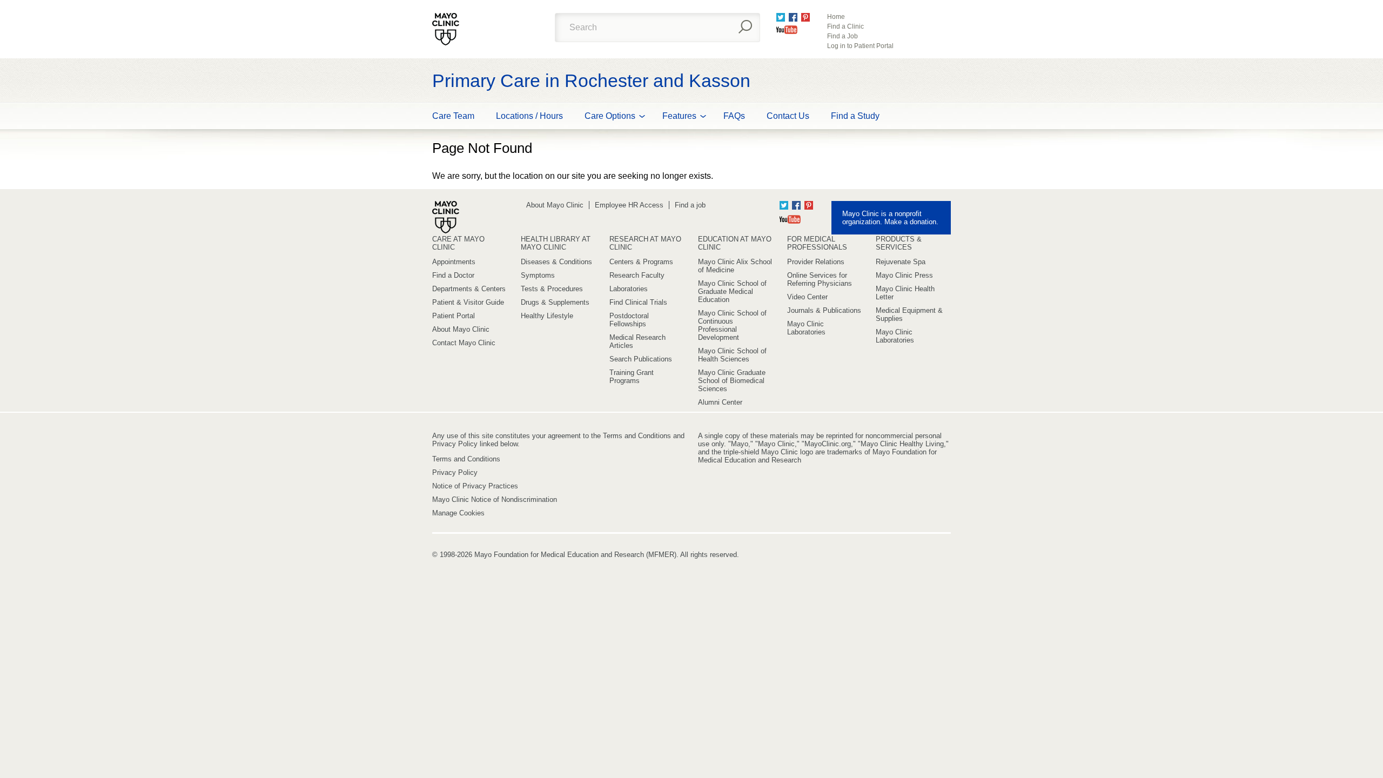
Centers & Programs (641, 262)
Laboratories (628, 289)
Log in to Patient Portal (860, 46)
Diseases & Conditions (556, 262)
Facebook (793, 17)
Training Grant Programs (631, 376)
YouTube (786, 29)
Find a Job (842, 36)
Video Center (807, 297)
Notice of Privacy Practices (475, 486)
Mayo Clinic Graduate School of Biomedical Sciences (732, 380)
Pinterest (805, 17)
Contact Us (788, 115)
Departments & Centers (469, 289)
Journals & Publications (824, 310)
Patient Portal (453, 316)
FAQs (734, 115)
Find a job (690, 205)
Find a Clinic (845, 26)
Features (679, 115)
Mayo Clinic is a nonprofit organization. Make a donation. (890, 218)
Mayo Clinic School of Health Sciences (732, 355)
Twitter (780, 17)
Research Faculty (636, 275)
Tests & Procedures (552, 289)
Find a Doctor (453, 275)
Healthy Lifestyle (547, 316)
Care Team (453, 115)
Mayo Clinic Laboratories (806, 328)
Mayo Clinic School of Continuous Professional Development (732, 325)
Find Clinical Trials (638, 302)
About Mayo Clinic (554, 205)
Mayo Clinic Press (904, 275)
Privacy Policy (455, 472)
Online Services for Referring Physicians (819, 279)
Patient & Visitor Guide (468, 302)
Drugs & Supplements (555, 302)
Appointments (453, 262)
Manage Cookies (458, 513)
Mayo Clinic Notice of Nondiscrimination (494, 499)
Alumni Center (720, 402)
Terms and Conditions (466, 459)
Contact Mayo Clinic (463, 343)
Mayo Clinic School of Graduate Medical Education (732, 291)
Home (836, 17)
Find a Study (855, 115)
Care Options (610, 115)
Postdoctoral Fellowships (629, 320)
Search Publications (640, 359)
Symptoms (538, 275)
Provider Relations (815, 262)
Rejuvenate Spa (900, 262)
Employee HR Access (629, 205)
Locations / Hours (529, 115)
